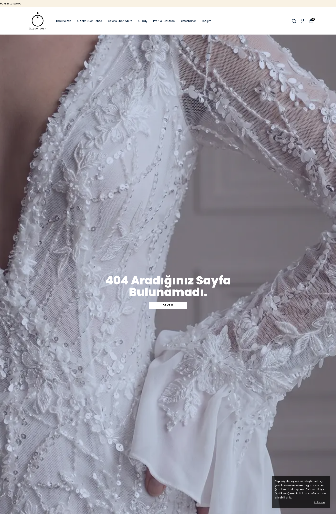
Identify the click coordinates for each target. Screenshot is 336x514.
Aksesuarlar (188, 21)
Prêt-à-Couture (164, 21)
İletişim (206, 21)
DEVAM (168, 305)
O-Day (142, 21)
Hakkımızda (63, 21)
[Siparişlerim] (302, 21)
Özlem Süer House (89, 21)
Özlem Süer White (120, 21)
